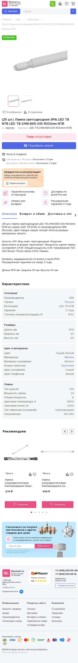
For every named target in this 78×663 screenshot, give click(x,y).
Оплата (31, 609)
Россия (69, 302)
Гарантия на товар (37, 621)
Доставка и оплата (62, 214)
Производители (11, 617)
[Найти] (73, 11)
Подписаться (45, 546)
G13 (71, 389)
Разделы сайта (36, 603)
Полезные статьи (12, 621)
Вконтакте (21, 592)
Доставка (32, 613)
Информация (10, 603)
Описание (9, 214)
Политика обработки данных (15, 652)
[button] (31, 512)
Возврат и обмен (32, 214)
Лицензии (57, 613)
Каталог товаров (11, 609)
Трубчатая (67, 365)
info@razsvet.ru (8, 587)
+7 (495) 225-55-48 (63, 570)
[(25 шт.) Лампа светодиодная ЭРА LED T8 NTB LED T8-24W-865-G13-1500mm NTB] (39, 63)
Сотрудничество (36, 625)
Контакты (57, 621)
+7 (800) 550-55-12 (63, 574)
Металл (69, 357)
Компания (58, 603)
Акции (5, 613)
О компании (58, 609)
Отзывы (56, 617)
